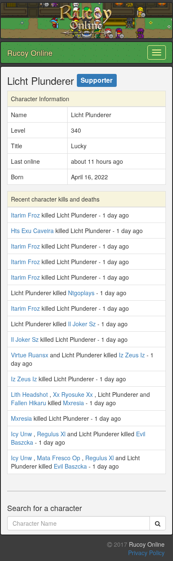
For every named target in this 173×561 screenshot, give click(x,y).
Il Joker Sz (82, 324)
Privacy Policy (146, 552)
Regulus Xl (51, 434)
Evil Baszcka (70, 466)
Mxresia (73, 402)
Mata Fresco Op (58, 458)
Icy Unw (21, 434)
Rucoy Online (29, 52)
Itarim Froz (25, 215)
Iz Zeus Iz (132, 355)
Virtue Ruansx (29, 355)
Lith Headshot (29, 394)
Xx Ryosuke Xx (73, 394)
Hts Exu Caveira (32, 230)
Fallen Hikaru (28, 402)
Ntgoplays (81, 292)
